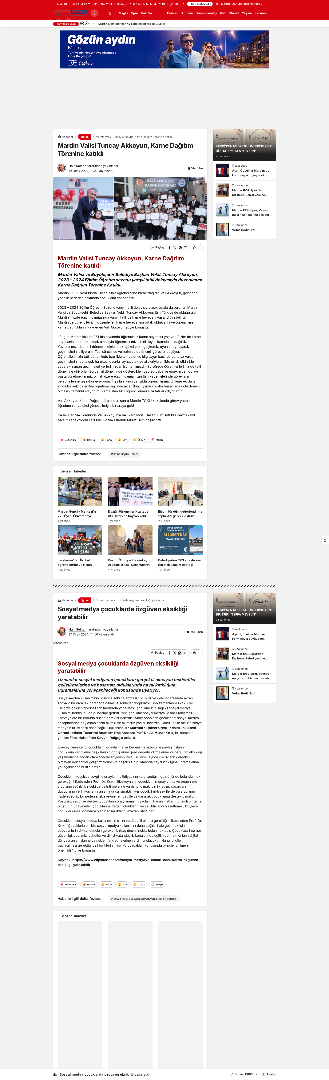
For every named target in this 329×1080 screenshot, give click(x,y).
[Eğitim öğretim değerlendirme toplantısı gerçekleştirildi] (180, 500)
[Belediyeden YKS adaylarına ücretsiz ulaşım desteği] (180, 548)
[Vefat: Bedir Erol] (244, 229)
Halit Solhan (77, 166)
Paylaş (271, 1074)
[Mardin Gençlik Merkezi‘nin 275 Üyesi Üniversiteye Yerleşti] (80, 500)
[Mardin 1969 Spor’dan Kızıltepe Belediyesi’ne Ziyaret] (244, 190)
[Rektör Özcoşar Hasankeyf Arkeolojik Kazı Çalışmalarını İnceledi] (130, 548)
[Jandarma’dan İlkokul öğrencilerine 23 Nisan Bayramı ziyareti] (80, 548)
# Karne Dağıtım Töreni (124, 454)
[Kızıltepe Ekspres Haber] (70, 13)
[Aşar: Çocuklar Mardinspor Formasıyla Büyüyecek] (244, 170)
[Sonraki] (86, 24)
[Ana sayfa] (110, 13)
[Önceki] (82, 24)
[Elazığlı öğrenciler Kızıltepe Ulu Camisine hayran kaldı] (130, 500)
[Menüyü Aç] (94, 13)
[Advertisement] (164, 99)
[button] (244, 1074)
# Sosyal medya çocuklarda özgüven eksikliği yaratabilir (143, 898)
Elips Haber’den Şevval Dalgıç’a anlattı (102, 738)
